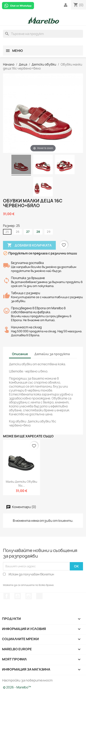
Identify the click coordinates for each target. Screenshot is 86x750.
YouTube (17, 596)
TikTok (39, 596)
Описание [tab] (20, 354)
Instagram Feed (28, 596)
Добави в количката (29, 245)
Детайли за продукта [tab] (52, 354)
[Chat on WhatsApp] (18, 5)
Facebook (6, 596)
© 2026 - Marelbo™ (17, 687)
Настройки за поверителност (27, 680)
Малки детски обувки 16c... (21, 483)
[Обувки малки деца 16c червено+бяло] (21, 165)
